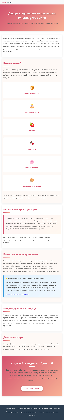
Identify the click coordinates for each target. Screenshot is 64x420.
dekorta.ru (32, 415)
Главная (4, 2)
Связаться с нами (32, 388)
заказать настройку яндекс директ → (18, 294)
